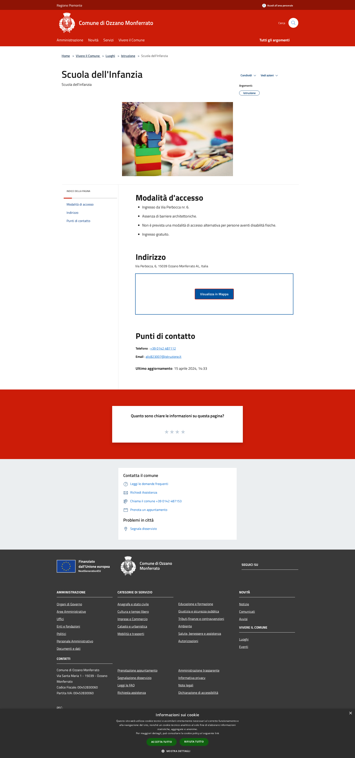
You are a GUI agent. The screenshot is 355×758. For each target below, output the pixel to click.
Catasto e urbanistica (132, 626)
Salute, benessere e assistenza (199, 633)
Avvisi (243, 618)
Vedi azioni (267, 75)
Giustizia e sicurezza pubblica (198, 611)
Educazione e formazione (195, 603)
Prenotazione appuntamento (137, 670)
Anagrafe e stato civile (133, 604)
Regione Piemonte (69, 5)
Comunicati (247, 611)
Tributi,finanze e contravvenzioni (201, 618)
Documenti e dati (69, 648)
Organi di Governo (69, 604)
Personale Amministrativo (75, 641)
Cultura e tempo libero (133, 611)
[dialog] (177, 733)
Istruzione (128, 55)
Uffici (60, 618)
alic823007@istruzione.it (163, 356)
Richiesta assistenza (132, 692)
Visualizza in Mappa (214, 294)
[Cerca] (293, 23)
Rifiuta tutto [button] (194, 741)
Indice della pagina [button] (78, 191)
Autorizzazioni (188, 640)
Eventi (243, 646)
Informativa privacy (191, 677)
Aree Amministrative (71, 611)
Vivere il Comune (88, 55)
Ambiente (185, 626)
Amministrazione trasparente (198, 670)
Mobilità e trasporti (131, 633)
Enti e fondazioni (68, 626)
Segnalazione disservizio (134, 677)
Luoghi (110, 55)
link (217, 733)
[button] (177, 751)
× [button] (350, 713)
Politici (61, 633)
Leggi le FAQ (126, 685)
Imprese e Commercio (133, 618)
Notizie (244, 604)
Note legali (185, 685)
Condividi (246, 75)
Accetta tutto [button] (161, 742)
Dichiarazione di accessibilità (198, 692)
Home (66, 55)
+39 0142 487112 (163, 348)
